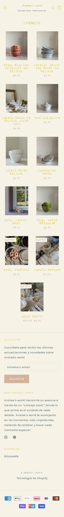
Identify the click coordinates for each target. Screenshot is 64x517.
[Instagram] (5, 436)
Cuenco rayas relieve (16, 172)
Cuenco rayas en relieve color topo (16, 121)
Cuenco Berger (47, 270)
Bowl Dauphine (16, 270)
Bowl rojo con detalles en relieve (16, 68)
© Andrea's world (32, 472)
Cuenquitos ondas (47, 172)
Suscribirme (16, 378)
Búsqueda (11, 456)
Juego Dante (32, 316)
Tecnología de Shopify (32, 478)
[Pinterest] (14, 436)
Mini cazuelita (47, 118)
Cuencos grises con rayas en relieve (47, 68)
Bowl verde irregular (47, 222)
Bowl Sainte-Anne (16, 222)
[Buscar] (53, 7)
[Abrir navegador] (5, 7)
